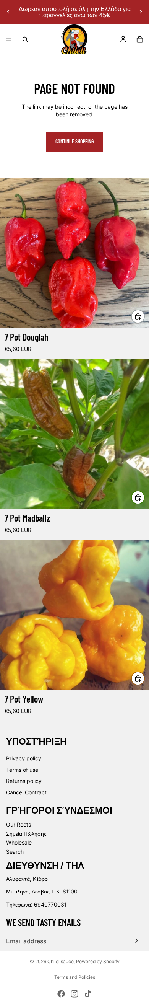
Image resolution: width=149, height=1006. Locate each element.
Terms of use (22, 769)
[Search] (25, 39)
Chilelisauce (60, 961)
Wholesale (19, 842)
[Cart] (139, 39)
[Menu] (9, 39)
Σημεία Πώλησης (26, 833)
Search (15, 851)
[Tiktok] (87, 993)
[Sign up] (135, 941)
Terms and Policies (74, 977)
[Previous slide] (8, 11)
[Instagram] (74, 993)
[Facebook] (61, 993)
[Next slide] (140, 11)
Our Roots (18, 824)
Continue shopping (74, 141)
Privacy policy (23, 758)
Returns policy (24, 781)
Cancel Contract (26, 792)
